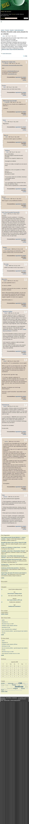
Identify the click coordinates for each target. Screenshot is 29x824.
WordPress (17, 690)
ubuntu (5, 247)
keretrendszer (3, 688)
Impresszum (3, 697)
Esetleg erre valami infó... (9, 62)
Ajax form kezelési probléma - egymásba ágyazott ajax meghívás (15, 631)
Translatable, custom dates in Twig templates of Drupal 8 (13, 550)
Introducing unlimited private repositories (10, 567)
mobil (19, 688)
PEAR (27, 688)
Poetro (6, 313)
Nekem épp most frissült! (10, 100)
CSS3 (23, 683)
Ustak (6, 265)
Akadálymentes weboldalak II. (14, 606)
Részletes (3, 18)
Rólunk (2, 700)
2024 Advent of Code (6, 627)
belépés (24, 77)
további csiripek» (4, 614)
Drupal (6, 685)
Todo (3, 495)
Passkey (3, 632)
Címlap (2, 30)
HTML (22, 685)
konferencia (9, 688)
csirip (26, 56)
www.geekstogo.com (12, 73)
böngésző (15, 683)
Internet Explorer (9, 686)
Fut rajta (6, 264)
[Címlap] (5, 4)
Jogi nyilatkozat (8, 697)
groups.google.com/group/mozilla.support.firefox (12, 65)
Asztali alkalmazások (19, 30)
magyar (15, 688)
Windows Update (7, 311)
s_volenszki (6, 63)
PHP (2, 690)
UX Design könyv (4, 564)
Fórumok (14, 14)
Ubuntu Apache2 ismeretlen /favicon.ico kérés (11, 653)
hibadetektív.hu (5, 621)
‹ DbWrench (3, 49)
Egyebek (12, 30)
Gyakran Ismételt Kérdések (15, 700)
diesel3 (5, 213)
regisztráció (9, 11)
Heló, (3, 359)
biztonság (10, 683)
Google (18, 685)
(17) (16, 562)
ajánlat (3, 620)
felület (10, 685)
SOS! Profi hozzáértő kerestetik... (11, 212)
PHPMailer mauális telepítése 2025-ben (9, 625)
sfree (4, 36)
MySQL (23, 688)
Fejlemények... (6, 404)
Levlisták (17, 14)
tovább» (2, 577)
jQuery (26, 686)
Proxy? (4, 197)
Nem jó (6, 135)
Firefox (4, 85)
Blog (2, 14)
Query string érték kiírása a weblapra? (9, 629)
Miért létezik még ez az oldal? (8, 623)
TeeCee (6, 441)
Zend (21, 690)
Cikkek (9, 14)
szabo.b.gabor (8, 249)
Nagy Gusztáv (7, 198)
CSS (20, 683)
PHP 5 (5, 690)
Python (9, 690)
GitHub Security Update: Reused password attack (11, 559)
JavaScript (19, 687)
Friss (8, 15)
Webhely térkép (7, 700)
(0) (15, 540)
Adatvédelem (14, 697)
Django (3, 685)
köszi (4, 120)
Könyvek (4, 15)
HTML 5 (26, 685)
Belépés (2, 11)
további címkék (4, 691)
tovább (2, 634)
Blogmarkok (5, 14)
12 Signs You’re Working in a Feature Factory (10, 547)
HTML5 (2, 686)
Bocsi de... (5, 279)
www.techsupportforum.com (13, 71)
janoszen (5, 496)
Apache (6, 683)
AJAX (3, 683)
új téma (24, 80)
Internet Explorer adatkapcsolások (15, 593)
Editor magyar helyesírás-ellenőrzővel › (15, 49)
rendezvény (13, 690)
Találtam (7, 150)
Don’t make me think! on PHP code (14, 600)
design (26, 683)
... (3, 440)
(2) (5, 545)
